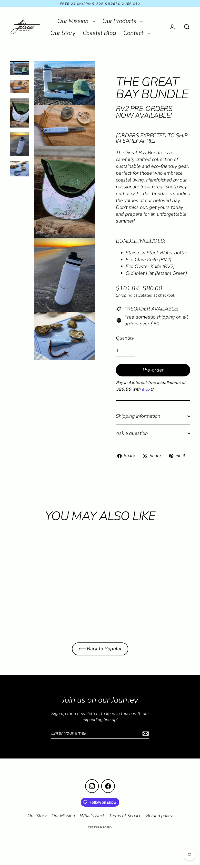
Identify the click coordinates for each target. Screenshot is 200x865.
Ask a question (132, 433)
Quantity (125, 338)
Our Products (120, 21)
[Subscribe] (145, 733)
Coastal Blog (99, 33)
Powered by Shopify (100, 827)
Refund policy (159, 816)
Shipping (124, 295)
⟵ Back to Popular (100, 648)
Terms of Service (125, 816)
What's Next (92, 816)
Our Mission (73, 21)
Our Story (62, 33)
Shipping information (138, 416)
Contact (134, 33)
